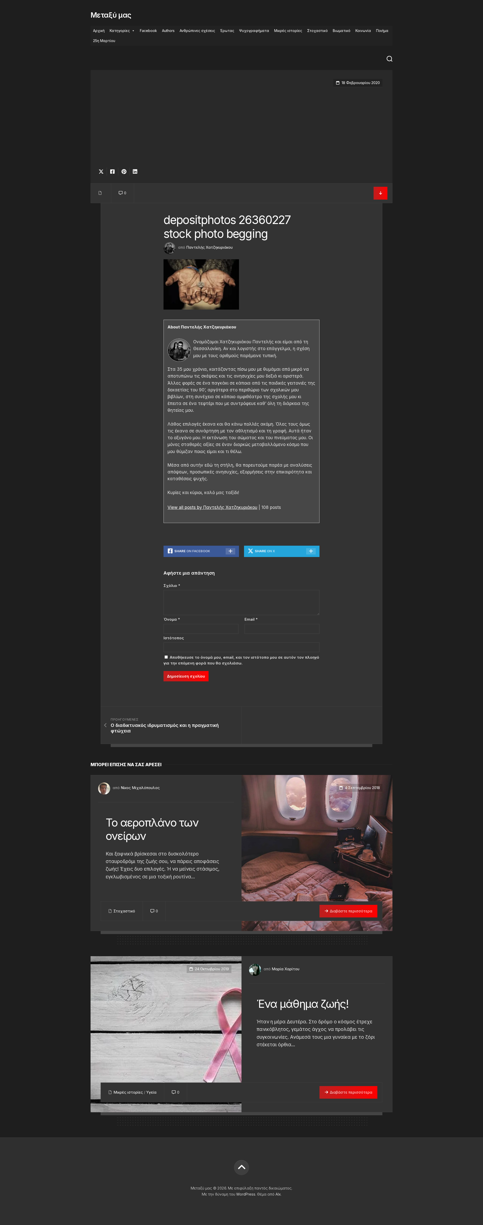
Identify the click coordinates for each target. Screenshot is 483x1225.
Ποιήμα (382, 30)
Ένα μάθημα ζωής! (302, 1004)
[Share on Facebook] (112, 172)
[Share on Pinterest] (123, 172)
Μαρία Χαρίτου (285, 969)
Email (251, 619)
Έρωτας (227, 30)
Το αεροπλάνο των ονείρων (152, 829)
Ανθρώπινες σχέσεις (197, 30)
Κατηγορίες (120, 30)
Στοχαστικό (317, 30)
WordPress (245, 1194)
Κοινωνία (363, 30)
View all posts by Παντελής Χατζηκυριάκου (212, 507)
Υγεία (151, 1092)
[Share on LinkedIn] (135, 172)
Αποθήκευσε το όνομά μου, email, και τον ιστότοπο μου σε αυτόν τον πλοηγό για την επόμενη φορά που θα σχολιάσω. (241, 660)
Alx (278, 1194)
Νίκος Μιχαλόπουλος (140, 787)
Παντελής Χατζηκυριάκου (209, 247)
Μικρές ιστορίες (288, 30)
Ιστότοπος (174, 638)
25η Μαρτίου (104, 41)
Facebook (148, 30)
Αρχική (99, 30)
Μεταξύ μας (111, 15)
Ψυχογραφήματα (254, 30)
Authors (168, 30)
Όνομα (172, 619)
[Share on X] (102, 172)
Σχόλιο (172, 585)
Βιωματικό (341, 30)
